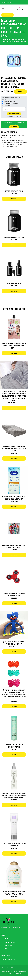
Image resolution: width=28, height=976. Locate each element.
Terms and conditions (19, 971)
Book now (14, 127)
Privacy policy (11, 973)
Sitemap (18, 973)
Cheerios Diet (8, 945)
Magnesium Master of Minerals (14, 237)
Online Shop (7, 15)
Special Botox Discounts (11, 104)
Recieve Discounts (14, 113)
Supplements (12, 135)
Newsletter (7, 106)
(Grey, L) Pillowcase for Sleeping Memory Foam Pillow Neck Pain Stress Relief (14, 448)
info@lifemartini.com (6, 2)
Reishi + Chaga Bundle (14, 283)
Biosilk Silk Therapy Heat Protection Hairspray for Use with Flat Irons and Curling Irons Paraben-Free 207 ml (14, 795)
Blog (5, 948)
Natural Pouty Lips (9, 942)
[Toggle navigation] (3, 8)
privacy (11, 116)
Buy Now (20, 91)
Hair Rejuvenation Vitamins (14, 191)
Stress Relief (20, 135)
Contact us (9, 971)
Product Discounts (9, 102)
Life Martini (7, 939)
